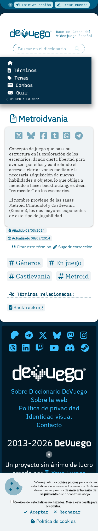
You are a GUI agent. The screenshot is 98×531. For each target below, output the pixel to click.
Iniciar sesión (35, 5)
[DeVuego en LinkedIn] (26, 347)
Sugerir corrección (75, 246)
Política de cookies (55, 521)
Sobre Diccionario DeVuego (49, 391)
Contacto (49, 425)
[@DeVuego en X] (43, 335)
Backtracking (27, 307)
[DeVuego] (49, 34)
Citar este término (33, 246)
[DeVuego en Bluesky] (57, 335)
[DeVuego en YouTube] (54, 347)
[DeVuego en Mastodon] (70, 335)
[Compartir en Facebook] (43, 135)
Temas (20, 78)
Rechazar (68, 512)
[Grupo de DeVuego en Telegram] (29, 335)
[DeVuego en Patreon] (15, 335)
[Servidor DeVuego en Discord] (69, 347)
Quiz (20, 93)
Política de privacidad (49, 408)
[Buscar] (77, 48)
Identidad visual (49, 416)
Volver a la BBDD (23, 99)
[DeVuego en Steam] (85, 347)
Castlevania (32, 276)
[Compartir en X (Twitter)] (19, 135)
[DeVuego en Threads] (13, 347)
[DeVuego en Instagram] (83, 335)
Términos (24, 70)
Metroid (76, 276)
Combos (23, 85)
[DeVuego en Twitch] (39, 347)
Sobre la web (49, 399)
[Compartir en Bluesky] (31, 135)
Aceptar (37, 512)
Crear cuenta (74, 5)
